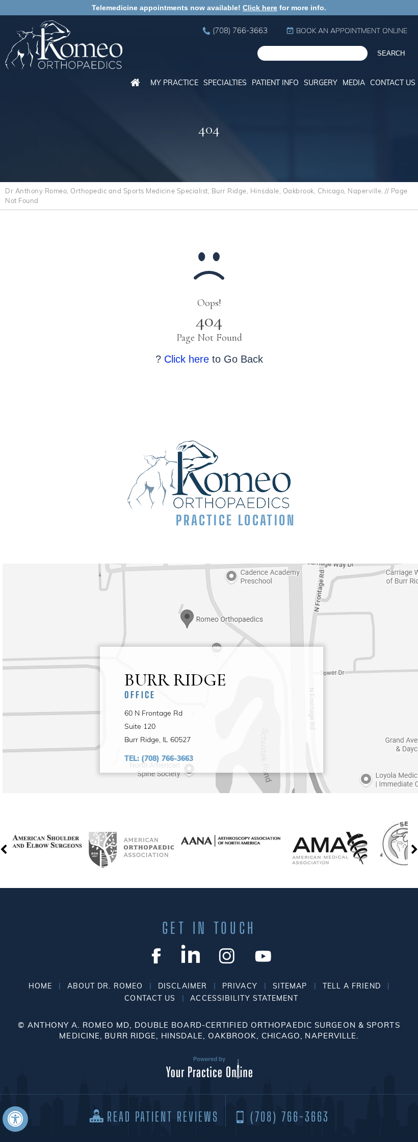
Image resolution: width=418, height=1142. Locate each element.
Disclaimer (182, 986)
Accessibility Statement (244, 998)
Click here (260, 8)
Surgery (320, 82)
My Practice (174, 82)
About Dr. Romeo (105, 986)
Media (354, 82)
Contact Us (392, 82)
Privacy (239, 986)
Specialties (225, 82)
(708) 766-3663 (240, 30)
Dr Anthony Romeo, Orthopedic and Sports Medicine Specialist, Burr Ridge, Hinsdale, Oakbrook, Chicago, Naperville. (194, 191)
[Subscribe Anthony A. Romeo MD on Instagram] (227, 955)
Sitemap (290, 986)
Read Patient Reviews (163, 1117)
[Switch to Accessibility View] (15, 1119)
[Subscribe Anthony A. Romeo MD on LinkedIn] (190, 955)
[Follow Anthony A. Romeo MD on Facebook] (154, 955)
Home (135, 82)
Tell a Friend (352, 986)
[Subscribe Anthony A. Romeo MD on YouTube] (263, 955)
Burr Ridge (175, 684)
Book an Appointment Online (351, 30)
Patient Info (275, 82)
